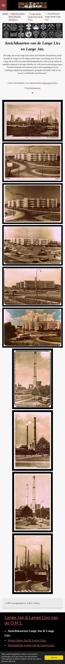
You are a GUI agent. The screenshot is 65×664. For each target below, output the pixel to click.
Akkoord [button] (54, 658)
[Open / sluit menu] (3, 5)
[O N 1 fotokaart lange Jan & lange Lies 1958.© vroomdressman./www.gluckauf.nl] (32, 502)
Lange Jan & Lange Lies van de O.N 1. (35, 17)
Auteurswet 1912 (49, 83)
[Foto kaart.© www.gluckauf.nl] (32, 120)
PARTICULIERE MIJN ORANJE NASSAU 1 (16, 17)
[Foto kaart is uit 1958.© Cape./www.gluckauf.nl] (32, 440)
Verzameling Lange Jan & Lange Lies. (31, 645)
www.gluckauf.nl (33, 88)
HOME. (5, 14)
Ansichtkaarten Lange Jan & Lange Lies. (53, 17)
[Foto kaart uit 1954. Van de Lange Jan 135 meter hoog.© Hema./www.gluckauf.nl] (32, 379)
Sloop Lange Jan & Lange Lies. (27, 640)
